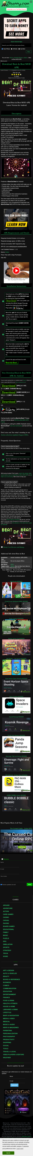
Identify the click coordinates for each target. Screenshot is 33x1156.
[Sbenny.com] (15, 3)
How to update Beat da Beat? (9, 482)
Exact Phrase (6, 48)
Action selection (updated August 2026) (14, 435)
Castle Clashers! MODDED (16, 618)
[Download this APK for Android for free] (8, 386)
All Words (15, 48)
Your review (4, 876)
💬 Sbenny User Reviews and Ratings (12, 547)
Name (2, 862)
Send (29, 884)
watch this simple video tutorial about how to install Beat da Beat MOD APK (16, 474)
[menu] (31, 1)
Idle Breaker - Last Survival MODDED (16, 658)
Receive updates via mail (9, 884)
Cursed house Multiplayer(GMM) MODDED (16, 601)
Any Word (22, 48)
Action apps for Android (13, 519)
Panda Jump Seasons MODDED (16, 735)
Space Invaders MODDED (16, 696)
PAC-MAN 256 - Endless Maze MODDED (16, 775)
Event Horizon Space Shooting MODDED (16, 678)
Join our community (16, 426)
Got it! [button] (8, 1153)
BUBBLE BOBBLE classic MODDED (16, 795)
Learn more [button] (19, 1148)
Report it (25, 380)
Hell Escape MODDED (16, 581)
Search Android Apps (16, 41)
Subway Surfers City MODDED (16, 638)
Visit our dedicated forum (21, 382)
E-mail (2, 869)
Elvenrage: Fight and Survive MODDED (16, 756)
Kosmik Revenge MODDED (16, 717)
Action (7, 252)
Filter (28, 52)
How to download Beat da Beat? (10, 446)
